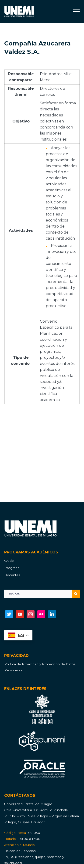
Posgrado (12, 568)
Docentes (12, 575)
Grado (9, 560)
